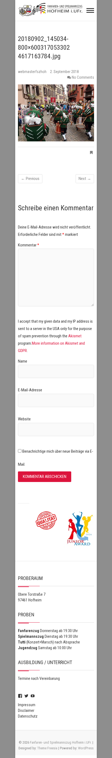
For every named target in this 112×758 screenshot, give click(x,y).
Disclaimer (26, 710)
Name (22, 361)
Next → (85, 178)
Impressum (26, 705)
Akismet (75, 336)
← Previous (30, 178)
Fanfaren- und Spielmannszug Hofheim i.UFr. (61, 742)
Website (24, 419)
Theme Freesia (47, 748)
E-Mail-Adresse (30, 390)
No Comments (83, 77)
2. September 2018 (64, 71)
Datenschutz (28, 716)
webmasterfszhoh (32, 71)
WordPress (86, 748)
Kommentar (28, 245)
